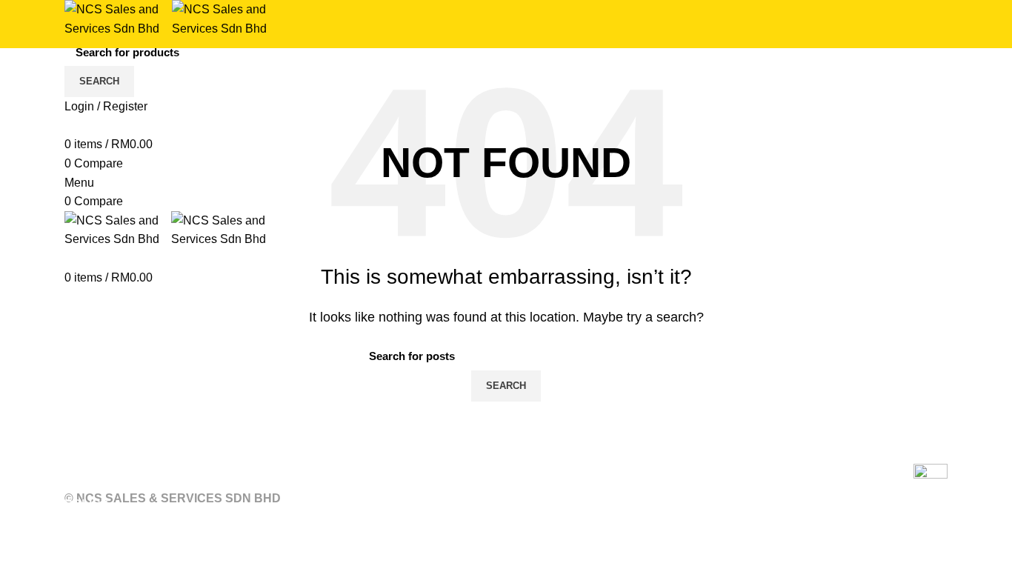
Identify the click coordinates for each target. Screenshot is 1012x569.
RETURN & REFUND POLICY (146, 485)
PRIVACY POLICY (312, 485)
